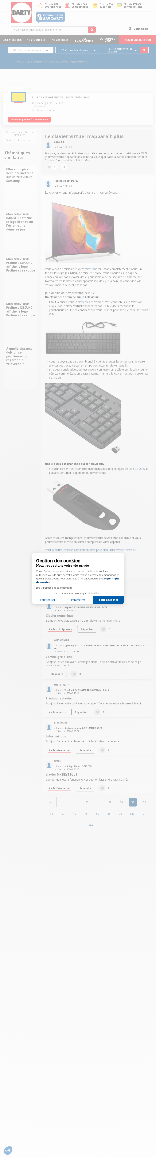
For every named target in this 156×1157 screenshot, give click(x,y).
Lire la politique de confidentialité (54, 587)
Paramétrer (78, 600)
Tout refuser (47, 600)
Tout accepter (108, 600)
